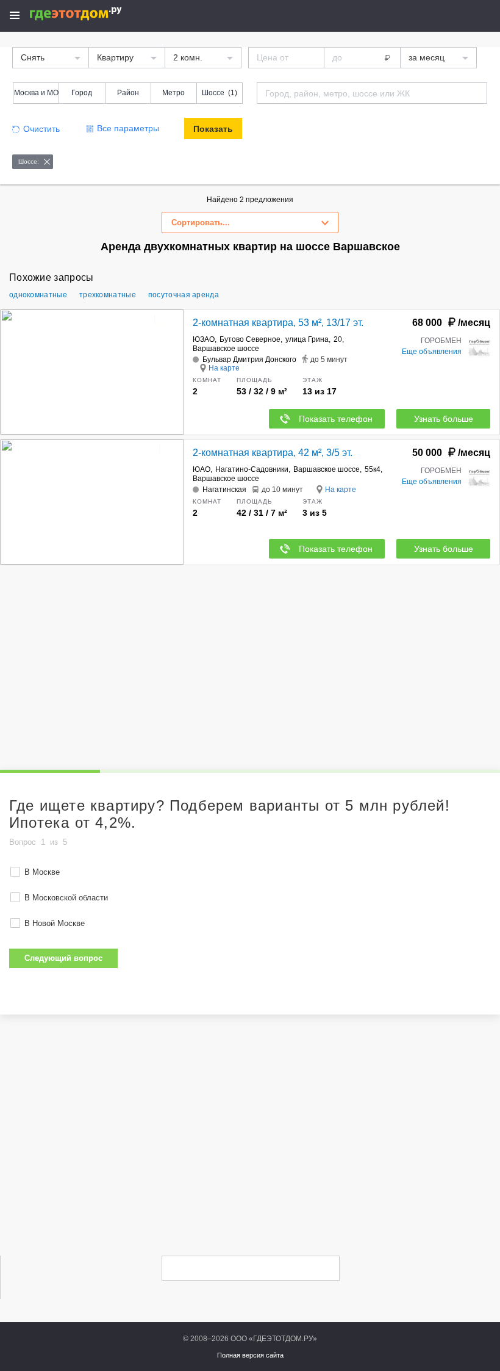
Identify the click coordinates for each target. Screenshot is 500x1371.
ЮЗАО (204, 339)
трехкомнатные (107, 295)
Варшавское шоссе (226, 348)
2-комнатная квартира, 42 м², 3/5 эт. (272, 452)
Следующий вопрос (63, 958)
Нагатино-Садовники (251, 469)
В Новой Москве (54, 923)
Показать (213, 129)
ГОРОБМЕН (441, 340)
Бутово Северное (250, 339)
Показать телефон (336, 419)
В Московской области (66, 897)
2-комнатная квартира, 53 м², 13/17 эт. (278, 322)
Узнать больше (443, 419)
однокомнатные (38, 295)
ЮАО (201, 469)
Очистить (41, 129)
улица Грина (307, 339)
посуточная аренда (183, 295)
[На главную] (88, 14)
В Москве (42, 872)
